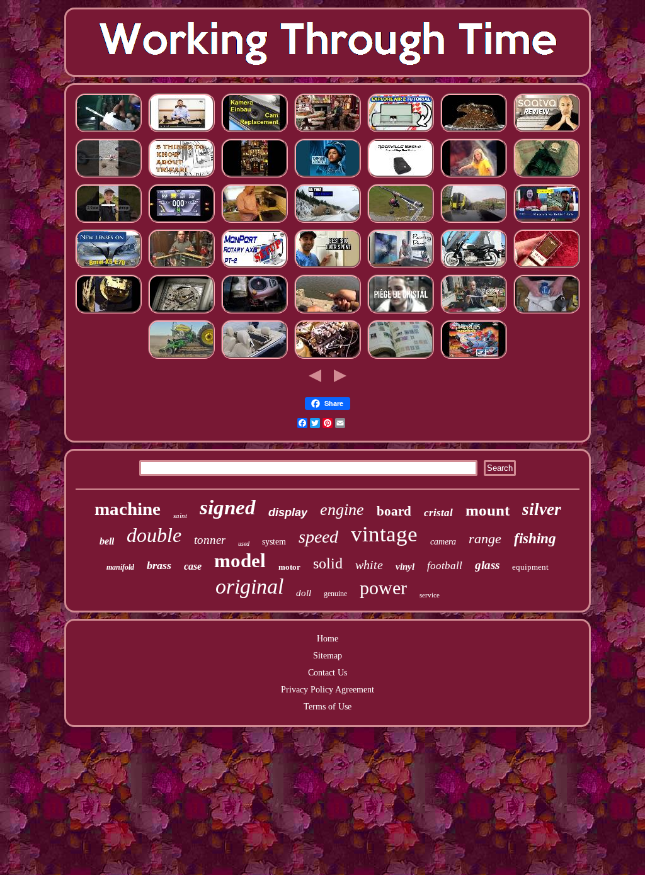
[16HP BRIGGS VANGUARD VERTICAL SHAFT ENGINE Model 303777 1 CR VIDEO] (254, 312)
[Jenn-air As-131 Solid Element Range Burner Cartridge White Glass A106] (254, 222)
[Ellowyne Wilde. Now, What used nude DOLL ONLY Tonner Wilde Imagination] (181, 267)
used (243, 543)
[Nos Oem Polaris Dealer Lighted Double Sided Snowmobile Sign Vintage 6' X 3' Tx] (327, 222)
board (394, 511)
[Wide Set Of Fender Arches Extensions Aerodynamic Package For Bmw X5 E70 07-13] (108, 267)
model (240, 561)
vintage (384, 534)
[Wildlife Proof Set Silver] (473, 131)
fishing (535, 538)
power (383, 587)
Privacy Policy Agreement (327, 689)
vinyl (405, 567)
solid (328, 563)
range (485, 538)
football (444, 566)
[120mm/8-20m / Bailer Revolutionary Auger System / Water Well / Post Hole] (108, 176)
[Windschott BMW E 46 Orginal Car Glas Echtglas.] (254, 358)
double (154, 535)
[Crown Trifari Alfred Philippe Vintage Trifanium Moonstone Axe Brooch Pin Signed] (181, 176)
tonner (209, 539)
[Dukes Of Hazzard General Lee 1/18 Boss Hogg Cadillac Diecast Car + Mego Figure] (546, 176)
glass (487, 565)
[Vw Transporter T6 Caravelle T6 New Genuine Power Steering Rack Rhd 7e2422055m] (181, 131)
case (193, 566)
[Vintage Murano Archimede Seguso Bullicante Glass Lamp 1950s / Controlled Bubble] (546, 222)
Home (327, 638)
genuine (335, 593)
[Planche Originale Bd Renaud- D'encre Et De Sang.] (473, 312)
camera (443, 541)
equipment (530, 567)
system (274, 541)
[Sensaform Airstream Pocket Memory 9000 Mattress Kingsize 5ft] (546, 131)
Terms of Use (327, 706)
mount (487, 510)
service (430, 595)
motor (289, 567)
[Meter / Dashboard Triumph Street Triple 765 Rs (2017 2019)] (181, 222)
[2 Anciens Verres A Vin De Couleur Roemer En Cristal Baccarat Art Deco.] (400, 312)
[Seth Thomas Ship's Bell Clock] (108, 312)
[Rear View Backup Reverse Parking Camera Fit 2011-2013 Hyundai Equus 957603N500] (254, 131)
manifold (120, 567)
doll (303, 593)
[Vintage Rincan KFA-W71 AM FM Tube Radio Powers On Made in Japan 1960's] (546, 267)
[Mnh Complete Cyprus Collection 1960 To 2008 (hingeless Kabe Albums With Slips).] (400, 358)
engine (342, 509)
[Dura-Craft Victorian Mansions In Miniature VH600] (327, 131)
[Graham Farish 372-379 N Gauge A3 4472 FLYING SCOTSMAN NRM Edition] (473, 222)
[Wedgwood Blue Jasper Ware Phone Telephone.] (546, 312)
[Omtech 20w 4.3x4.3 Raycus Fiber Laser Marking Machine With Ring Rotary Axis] (254, 267)
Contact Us (327, 672)
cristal (438, 513)
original (249, 586)
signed (228, 507)
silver (541, 509)
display (287, 512)
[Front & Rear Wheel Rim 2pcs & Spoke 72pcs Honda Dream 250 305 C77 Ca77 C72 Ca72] (473, 267)
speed (318, 536)
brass (159, 565)
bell (107, 541)
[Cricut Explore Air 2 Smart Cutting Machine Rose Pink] (400, 131)
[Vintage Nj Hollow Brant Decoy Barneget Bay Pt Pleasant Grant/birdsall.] (327, 312)
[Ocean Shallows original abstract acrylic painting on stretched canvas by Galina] (400, 267)
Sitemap (327, 655)
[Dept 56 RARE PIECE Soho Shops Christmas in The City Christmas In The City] (254, 176)
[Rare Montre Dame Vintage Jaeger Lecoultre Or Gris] (181, 312)
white (369, 565)
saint (180, 515)
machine (127, 509)
